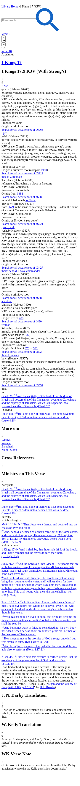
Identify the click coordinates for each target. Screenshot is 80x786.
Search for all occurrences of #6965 (22, 129)
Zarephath (7, 446)
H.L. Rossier (47, 687)
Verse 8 (5, 33)
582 (27, 334)
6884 (20, 193)
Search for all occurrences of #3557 (22, 385)
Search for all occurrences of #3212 (22, 173)
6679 (11, 207)
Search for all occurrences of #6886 (22, 197)
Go (3, 47)
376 (27, 348)
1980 (44, 170)
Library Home (9, 6)
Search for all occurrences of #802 (21, 351)
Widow (5, 439)
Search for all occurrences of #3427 (22, 267)
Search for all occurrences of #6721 (22, 223)
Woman (6, 443)
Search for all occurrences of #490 (21, 321)
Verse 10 (6, 51)
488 (21, 318)
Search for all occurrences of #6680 (22, 297)
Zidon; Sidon (9, 449)
